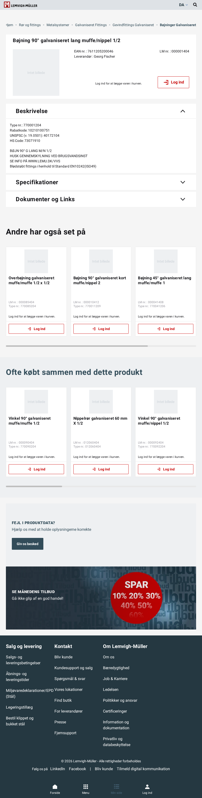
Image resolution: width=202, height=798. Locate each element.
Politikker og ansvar (120, 700)
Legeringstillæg (19, 707)
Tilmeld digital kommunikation (143, 768)
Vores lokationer (68, 689)
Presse (60, 722)
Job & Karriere (115, 678)
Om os (108, 657)
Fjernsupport (65, 733)
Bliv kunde (63, 657)
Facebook (77, 768)
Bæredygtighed (116, 667)
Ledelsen (110, 689)
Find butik (63, 700)
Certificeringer (115, 711)
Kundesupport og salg (73, 667)
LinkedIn (57, 768)
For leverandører (68, 711)
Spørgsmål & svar (69, 678)
